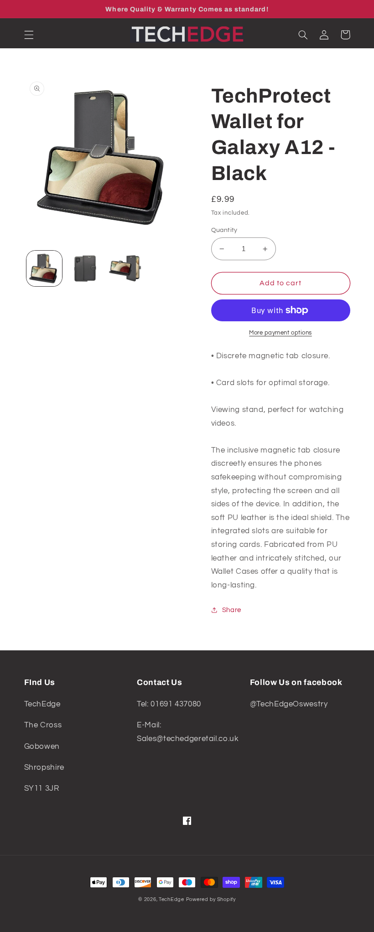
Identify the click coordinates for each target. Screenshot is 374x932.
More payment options (280, 333)
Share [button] (231, 610)
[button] (28, 34)
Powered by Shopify (211, 899)
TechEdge (171, 899)
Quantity (224, 230)
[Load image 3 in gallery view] (125, 268)
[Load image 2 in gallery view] (85, 268)
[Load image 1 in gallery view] (44, 268)
